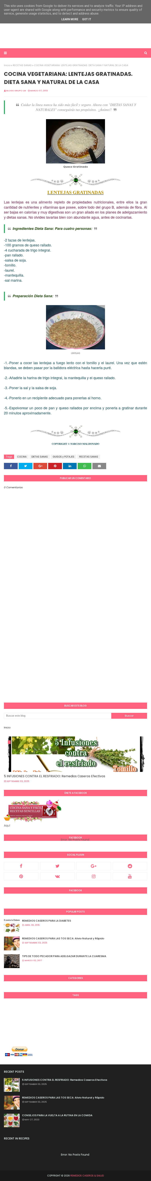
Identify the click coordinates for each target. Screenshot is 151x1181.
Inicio (7, 65)
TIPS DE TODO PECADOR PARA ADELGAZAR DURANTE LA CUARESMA (64, 956)
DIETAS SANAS (39, 456)
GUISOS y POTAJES (63, 456)
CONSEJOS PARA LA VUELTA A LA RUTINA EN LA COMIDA (57, 1115)
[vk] (57, 876)
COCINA (22, 456)
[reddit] (130, 866)
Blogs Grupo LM (16, 90)
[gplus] (93, 866)
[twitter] (57, 866)
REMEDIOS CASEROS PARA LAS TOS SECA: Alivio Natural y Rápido (63, 938)
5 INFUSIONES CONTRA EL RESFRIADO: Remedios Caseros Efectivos (54, 776)
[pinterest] (21, 876)
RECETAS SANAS (22, 65)
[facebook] (21, 866)
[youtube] (130, 876)
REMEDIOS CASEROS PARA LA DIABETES (46, 921)
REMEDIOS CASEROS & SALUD (87, 1175)
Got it (86, 19)
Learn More (69, 19)
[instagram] (93, 876)
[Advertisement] (75, 35)
